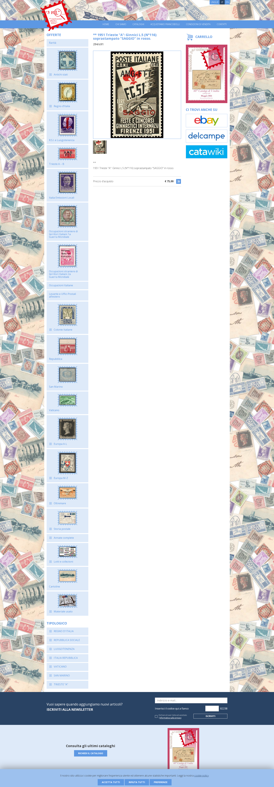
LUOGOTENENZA (64, 649)
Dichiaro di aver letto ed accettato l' (173, 716)
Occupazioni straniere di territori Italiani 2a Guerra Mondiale (63, 274)
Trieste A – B (56, 164)
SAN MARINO (62, 675)
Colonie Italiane (63, 329)
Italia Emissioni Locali (61, 197)
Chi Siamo (120, 24)
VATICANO (60, 666)
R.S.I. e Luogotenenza (61, 140)
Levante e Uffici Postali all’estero (62, 295)
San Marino (56, 386)
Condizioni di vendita (198, 24)
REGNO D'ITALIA (64, 631)
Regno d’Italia (62, 106)
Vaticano (54, 410)
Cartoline (54, 586)
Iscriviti (210, 716)
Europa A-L (60, 444)
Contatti (222, 24)
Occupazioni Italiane (61, 285)
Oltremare (60, 503)
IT (222, 2)
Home (106, 24)
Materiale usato (63, 611)
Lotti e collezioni (63, 561)
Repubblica (55, 359)
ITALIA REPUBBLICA (66, 658)
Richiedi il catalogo (90, 753)
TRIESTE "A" (61, 684)
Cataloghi (138, 24)
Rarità (52, 42)
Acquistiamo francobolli (165, 24)
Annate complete (64, 537)
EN (227, 2)
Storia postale (62, 529)
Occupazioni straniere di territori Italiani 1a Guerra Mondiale (63, 234)
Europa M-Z (61, 478)
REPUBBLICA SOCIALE (67, 640)
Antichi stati (61, 74)
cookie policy (201, 775)
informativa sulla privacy (170, 717)
